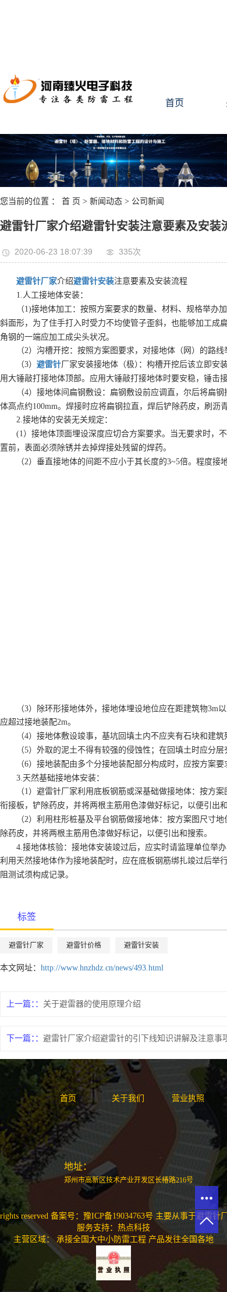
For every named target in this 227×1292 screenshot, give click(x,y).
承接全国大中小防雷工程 (101, 1239)
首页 (174, 103)
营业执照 (188, 1098)
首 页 (71, 201)
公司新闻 (148, 201)
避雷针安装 (141, 945)
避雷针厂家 (26, 945)
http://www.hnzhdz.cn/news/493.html (102, 967)
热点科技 (134, 1227)
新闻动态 (106, 201)
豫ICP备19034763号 (118, 1216)
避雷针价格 (83, 945)
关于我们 (128, 1098)
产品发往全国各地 (181, 1239)
